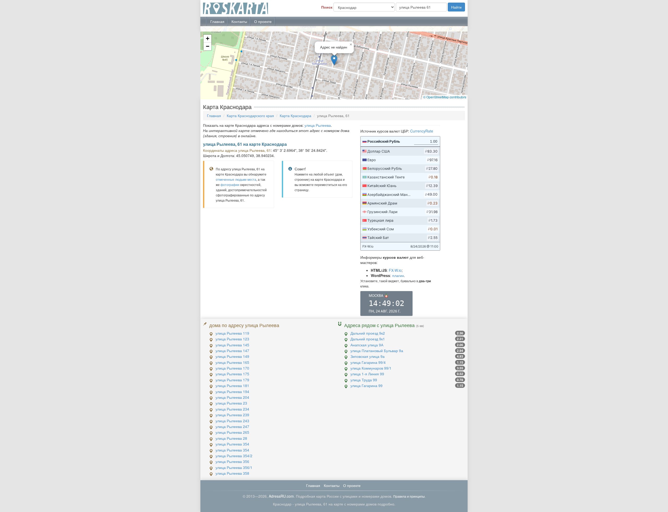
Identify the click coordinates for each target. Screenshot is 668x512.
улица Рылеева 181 (232, 385)
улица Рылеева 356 (232, 461)
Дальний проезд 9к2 (367, 333)
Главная (217, 21)
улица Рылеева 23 (231, 403)
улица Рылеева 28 (231, 438)
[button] (334, 60)
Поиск (326, 7)
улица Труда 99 (363, 379)
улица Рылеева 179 (232, 379)
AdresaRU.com (281, 496)
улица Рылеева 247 (232, 426)
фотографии (229, 184)
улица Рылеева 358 (232, 473)
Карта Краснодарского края (250, 115)
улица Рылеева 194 (232, 391)
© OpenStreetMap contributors (444, 97)
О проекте (263, 21)
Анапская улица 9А (366, 344)
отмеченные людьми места (236, 179)
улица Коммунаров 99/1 (370, 368)
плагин (398, 275)
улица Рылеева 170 (232, 368)
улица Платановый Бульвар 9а (376, 350)
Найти (456, 7)
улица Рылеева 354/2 (234, 455)
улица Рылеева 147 (232, 350)
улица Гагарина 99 (366, 385)
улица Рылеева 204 (232, 397)
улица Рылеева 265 (232, 432)
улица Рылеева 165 (232, 362)
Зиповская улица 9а (367, 356)
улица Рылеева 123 (232, 338)
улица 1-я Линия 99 (367, 373)
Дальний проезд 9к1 (367, 338)
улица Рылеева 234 (232, 409)
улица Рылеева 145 (232, 344)
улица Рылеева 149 (232, 356)
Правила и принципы (409, 496)
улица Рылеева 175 (232, 373)
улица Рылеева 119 (232, 333)
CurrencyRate (421, 131)
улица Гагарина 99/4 (368, 362)
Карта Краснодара (295, 115)
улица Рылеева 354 (232, 444)
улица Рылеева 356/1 (234, 467)
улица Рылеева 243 (232, 420)
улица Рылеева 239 (232, 414)
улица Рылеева (318, 125)
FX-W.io (395, 270)
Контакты (239, 21)
